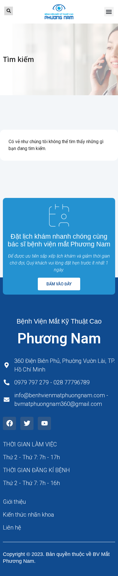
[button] (109, 11)
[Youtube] (44, 423)
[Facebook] (9, 423)
